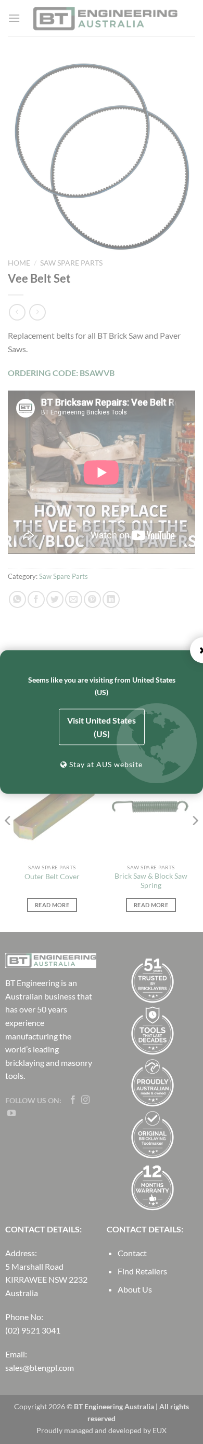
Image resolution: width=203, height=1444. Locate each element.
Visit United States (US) (101, 727)
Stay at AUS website (105, 764)
